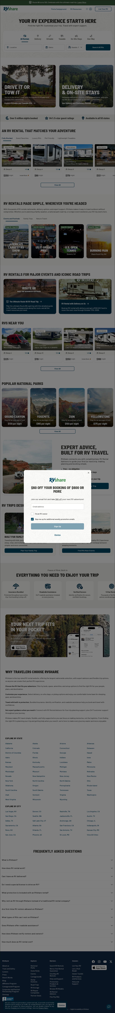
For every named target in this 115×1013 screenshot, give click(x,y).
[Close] (88, 473)
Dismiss (57, 535)
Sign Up (57, 526)
